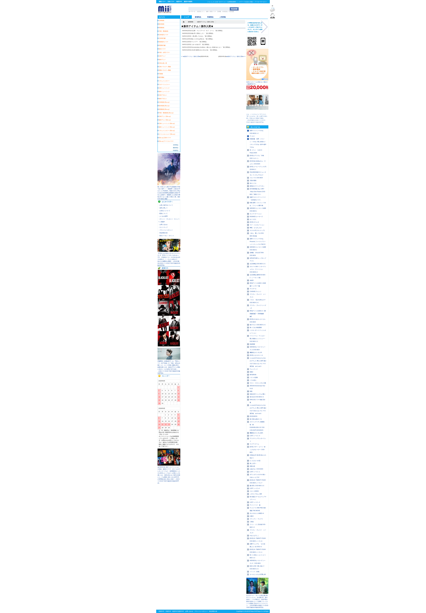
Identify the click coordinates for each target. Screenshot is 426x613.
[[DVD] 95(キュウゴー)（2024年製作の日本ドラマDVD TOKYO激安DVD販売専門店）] (169, 465)
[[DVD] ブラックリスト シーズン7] (174, 300)
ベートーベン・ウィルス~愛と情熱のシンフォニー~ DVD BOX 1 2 (257, 338)
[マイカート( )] (272, 10)
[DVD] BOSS (253, 416)
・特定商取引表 (163, 233)
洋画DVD (168, 611)
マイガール (253, 288)
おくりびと (253, 219)
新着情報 (190, 22)
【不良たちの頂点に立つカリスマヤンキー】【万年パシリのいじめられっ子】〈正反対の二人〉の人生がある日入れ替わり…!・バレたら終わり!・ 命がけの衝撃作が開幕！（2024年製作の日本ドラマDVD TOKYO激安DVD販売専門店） (169, 259)
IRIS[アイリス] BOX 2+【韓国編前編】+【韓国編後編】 (258, 313)
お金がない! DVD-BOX (256, 469)
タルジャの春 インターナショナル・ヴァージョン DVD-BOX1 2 (258, 269)
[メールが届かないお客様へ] (257, 80)
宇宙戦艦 (231, 11)
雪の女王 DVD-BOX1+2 (257, 397)
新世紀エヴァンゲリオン (257, 186)
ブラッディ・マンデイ (256, 519)
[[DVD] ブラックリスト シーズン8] (163, 300)
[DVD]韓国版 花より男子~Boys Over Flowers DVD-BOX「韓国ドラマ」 (257, 191)
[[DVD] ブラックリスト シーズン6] (163, 315)
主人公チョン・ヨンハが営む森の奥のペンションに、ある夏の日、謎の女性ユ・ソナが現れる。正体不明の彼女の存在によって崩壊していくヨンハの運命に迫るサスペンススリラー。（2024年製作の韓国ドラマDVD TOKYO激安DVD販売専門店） (257, 601)
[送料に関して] (257, 89)
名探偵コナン (201, 11)
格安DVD (179, 1)
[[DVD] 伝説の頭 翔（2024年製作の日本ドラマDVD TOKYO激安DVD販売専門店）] (169, 251)
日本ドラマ (171, 1)
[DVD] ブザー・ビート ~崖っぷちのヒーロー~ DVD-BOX (257, 449)
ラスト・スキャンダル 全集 (258, 383)
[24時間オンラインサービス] (272, 18)
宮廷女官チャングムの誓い (258, 394)
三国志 (252, 521)
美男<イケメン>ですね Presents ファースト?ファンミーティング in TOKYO (257, 241)
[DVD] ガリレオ (254, 222)
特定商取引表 (213, 611)
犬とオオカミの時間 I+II (257, 513)
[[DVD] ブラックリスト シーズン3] (174, 330)
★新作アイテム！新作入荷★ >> (236, 56)
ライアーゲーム (254, 444)
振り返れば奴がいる (256, 419)
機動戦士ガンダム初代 (256, 433)
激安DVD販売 (188, 1)
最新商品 (175, 147)
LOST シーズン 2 (255, 502)
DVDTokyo (251, 611)
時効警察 (252, 344)
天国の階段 (253, 180)
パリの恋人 (253, 380)
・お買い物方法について (165, 205)
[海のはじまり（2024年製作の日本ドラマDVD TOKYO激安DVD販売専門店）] (257, 112)
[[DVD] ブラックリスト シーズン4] (163, 330)
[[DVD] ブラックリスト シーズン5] (174, 315)
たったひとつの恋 (255, 460)
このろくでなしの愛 (256, 494)
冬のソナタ (253, 183)
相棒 (207, 11)
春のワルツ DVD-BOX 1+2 (257, 325)
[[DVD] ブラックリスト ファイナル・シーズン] (163, 284)
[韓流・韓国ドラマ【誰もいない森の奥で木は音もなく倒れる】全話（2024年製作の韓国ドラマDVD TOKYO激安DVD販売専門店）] (257, 593)
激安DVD (181, 611)
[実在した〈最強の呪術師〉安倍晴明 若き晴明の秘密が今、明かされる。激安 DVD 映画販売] (169, 185)
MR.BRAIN (253, 374)
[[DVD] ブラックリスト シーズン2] (163, 346)
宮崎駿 (219, 11)
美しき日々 (253, 463)
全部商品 (175, 145)
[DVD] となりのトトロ (256, 355)
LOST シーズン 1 (255, 472)
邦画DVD (161, 611)
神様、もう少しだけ (256, 227)
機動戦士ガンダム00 (256, 352)
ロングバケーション (256, 214)
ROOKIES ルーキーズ (256, 216)
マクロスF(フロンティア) (257, 230)
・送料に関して (163, 208)
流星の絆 (252, 466)
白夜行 (252, 516)
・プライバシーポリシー (165, 230)
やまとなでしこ (254, 535)
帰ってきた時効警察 (256, 327)
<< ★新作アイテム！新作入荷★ (190, 56)
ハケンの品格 (254, 377)
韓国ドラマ (162, 1)
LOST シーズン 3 (255, 435)
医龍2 (251, 372)
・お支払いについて (164, 210)
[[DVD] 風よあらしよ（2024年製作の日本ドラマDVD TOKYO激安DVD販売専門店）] (169, 359)
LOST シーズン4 (255, 488)
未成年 (252, 280)
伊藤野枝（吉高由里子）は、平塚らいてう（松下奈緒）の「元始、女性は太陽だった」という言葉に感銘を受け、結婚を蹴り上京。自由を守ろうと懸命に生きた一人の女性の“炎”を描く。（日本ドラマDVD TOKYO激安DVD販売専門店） (169, 367)
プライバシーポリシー (201, 611)
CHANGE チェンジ (255, 291)
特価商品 (175, 150)
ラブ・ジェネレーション (257, 225)
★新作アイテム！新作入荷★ (205, 22)
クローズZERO (254, 491)
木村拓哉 (225, 11)
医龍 (251, 391)
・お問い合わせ (163, 224)
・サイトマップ (163, 227)
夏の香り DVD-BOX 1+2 (257, 485)
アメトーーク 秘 (255, 505)
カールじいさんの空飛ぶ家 (258, 574)
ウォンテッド (254, 369)
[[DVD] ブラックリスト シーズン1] (174, 346)
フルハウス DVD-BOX (256, 178)
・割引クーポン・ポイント (166, 235)
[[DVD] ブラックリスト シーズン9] (174, 284)
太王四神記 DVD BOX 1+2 (257, 264)
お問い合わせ (189, 611)
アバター (252, 136)
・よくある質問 (163, 216)
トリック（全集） (255, 571)
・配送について (163, 213)
